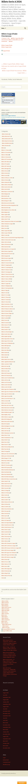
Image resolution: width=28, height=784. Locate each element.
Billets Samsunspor (5, 486)
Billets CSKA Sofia (5, 242)
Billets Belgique (4, 193)
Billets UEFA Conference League (8, 545)
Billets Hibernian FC (5, 136)
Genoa (2, 578)
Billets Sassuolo (5, 488)
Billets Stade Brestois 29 (6, 525)
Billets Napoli (4, 616)
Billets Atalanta (4, 604)
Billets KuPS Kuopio (5, 373)
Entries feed (6, 760)
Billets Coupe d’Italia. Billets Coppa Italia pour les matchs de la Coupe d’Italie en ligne (13, 66)
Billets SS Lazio (4, 518)
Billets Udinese (4, 541)
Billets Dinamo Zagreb (6, 251)
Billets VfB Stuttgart (5, 568)
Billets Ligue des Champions (7, 389)
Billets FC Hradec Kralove (7, 276)
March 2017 (5, 741)
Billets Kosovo (4, 371)
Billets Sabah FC (5, 481)
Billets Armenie (4, 173)
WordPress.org (6, 764)
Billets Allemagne (5, 168)
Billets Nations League (6, 417)
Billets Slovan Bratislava (6, 509)
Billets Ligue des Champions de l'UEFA (9, 391)
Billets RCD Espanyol (6, 467)
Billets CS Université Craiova (7, 239)
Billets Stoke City (5, 529)
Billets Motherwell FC (6, 138)
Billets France (4, 320)
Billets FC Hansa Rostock (6, 274)
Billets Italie (4, 357)
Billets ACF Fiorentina (6, 159)
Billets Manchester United (7, 407)
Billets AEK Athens (5, 161)
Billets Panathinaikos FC (6, 437)
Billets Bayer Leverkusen (7, 191)
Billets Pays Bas (4, 449)
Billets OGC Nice (5, 430)
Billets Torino (4, 621)
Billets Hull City (4, 348)
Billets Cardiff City (5, 216)
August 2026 (5, 692)
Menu (2, 28)
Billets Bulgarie (4, 212)
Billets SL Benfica (5, 506)
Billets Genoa (4, 612)
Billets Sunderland (5, 532)
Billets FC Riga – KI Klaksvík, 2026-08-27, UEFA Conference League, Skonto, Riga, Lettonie (10, 648)
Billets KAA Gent (5, 366)
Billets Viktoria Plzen (6, 575)
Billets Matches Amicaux (6, 410)
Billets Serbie (4, 495)
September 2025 (6, 697)
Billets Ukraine (4, 559)
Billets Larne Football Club (7, 377)
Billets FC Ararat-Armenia (7, 262)
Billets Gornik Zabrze (6, 334)
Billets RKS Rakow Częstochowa (8, 479)
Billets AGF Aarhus (5, 166)
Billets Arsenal (4, 175)
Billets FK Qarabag (5, 315)
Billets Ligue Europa (5, 396)
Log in (4, 757)
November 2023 (6, 713)
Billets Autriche (4, 189)
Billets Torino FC (5, 534)
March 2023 (5, 722)
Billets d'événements (6, 244)
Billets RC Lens (4, 463)
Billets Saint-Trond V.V (6, 483)
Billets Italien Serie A (6, 359)
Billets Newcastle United (6, 421)
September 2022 (6, 727)
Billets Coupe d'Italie (6, 233)
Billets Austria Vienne (6, 187)
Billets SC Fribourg (5, 492)
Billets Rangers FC (5, 458)
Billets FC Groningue (5, 272)
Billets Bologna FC (5, 200)
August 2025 (5, 699)
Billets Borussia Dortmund (7, 203)
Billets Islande (4, 354)
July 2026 (5, 695)
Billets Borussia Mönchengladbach (9, 205)
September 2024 (6, 704)
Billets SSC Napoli (5, 520)
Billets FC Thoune (5, 297)
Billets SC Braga (5, 490)
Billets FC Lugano (5, 283)
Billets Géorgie (4, 327)
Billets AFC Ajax (4, 164)
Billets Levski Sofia (5, 387)
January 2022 (6, 732)
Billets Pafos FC (4, 435)
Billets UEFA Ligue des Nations (8, 555)
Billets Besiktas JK (5, 198)
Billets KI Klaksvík (5, 368)
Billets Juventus (5, 613)
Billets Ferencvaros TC (6, 306)
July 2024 (5, 709)
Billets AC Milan (4, 154)
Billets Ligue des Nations (6, 394)
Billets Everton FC (5, 260)
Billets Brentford (5, 207)
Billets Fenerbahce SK (6, 304)
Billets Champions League (7, 223)
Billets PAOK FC (4, 440)
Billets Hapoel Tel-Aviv (6, 341)
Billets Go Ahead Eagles (6, 331)
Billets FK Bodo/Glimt (6, 311)
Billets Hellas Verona (6, 624)
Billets (2, 148)
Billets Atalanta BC (5, 182)
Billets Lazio (4, 615)
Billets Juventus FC (5, 364)
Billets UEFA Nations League (7, 557)
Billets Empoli (5, 626)
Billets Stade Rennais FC (6, 527)
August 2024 (5, 706)
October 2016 (6, 743)
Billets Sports (4, 515)
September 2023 (6, 715)
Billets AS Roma (4, 180)
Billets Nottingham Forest (7, 426)
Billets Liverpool (5, 400)
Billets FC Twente (5, 299)
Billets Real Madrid (5, 472)
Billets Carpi (9, 630)
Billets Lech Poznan (5, 382)
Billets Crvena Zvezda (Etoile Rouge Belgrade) (11, 237)
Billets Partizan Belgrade (6, 446)
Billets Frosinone (5, 322)
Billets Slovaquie (5, 511)
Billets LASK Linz (5, 380)
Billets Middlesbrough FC (7, 412)
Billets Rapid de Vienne (6, 141)
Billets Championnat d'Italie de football (10, 221)
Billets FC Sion (4, 292)
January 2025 (6, 702)
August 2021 (5, 736)
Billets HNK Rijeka (5, 345)
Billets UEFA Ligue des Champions (8, 552)
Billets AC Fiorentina (5, 152)
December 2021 (6, 734)
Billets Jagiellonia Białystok (7, 361)
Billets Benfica (4, 196)
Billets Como (4, 228)
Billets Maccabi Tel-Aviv (6, 405)
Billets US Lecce (5, 561)
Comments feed (6, 762)
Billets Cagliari (4, 214)
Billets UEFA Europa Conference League (10, 548)
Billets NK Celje (4, 423)
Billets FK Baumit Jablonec (7, 308)
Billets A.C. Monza (5, 150)
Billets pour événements (6, 456)
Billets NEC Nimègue (5, 419)
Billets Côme (4, 226)
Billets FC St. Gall (5, 295)
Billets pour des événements (7, 453)
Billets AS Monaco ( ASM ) (7, 177)
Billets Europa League (6, 258)
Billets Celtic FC (4, 219)
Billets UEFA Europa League (7, 550)
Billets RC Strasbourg (6, 465)
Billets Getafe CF (5, 329)
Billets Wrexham (5, 145)
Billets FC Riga (4, 290)
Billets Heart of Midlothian (7, 343)
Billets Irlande (4, 352)
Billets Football (12, 39)
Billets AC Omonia (5, 157)
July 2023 (5, 718)
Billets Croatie (4, 235)
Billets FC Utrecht (5, 302)
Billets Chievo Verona (6, 607)
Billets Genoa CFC (5, 325)
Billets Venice (4, 566)
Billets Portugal (4, 451)
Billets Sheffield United (6, 143)
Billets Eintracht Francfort (7, 253)
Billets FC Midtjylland (6, 285)
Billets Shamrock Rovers (6, 502)
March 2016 (5, 745)
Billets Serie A (4, 497)
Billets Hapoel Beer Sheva (7, 338)
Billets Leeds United (5, 384)
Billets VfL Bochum (5, 571)
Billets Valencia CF (5, 564)
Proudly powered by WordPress (8, 773)
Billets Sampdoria (5, 619)
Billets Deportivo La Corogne (7, 249)
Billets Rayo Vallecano (6, 460)
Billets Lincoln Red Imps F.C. (7, 398)
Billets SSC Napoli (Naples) (7, 522)
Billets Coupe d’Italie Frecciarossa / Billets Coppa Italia (14, 72)
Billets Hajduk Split (5, 336)
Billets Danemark (5, 246)
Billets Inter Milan (5, 350)
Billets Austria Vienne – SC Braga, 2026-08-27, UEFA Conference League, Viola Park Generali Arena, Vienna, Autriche (10, 662)
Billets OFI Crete (5, 428)
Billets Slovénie (4, 513)
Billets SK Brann (4, 504)
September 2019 (6, 738)
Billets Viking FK (4, 573)
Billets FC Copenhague (6, 267)
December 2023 (6, 711)
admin (11, 41)
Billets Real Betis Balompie (7, 469)
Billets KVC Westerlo (6, 375)
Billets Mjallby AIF (5, 414)
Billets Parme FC (5, 444)
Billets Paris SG (4, 442)
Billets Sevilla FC (5, 499)
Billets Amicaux (4, 171)
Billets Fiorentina (5, 609)
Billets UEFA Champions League (8, 543)
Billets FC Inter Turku (6, 281)
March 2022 (5, 729)
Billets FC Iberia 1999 (6, 279)
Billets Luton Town (5, 403)
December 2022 (6, 725)
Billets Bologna (4, 605)
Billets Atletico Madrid (6, 184)
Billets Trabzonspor (5, 536)
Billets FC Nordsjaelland (6, 288)
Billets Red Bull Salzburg (6, 476)
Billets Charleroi (5, 134)
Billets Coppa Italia (16, 38)
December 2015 (6, 748)
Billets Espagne (4, 256)
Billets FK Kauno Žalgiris (6, 313)
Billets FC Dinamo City (6, 269)
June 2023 (5, 720)
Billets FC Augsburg (5, 265)
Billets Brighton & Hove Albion (8, 210)
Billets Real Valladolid (6, 474)
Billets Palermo (4, 618)
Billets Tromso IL (5, 538)
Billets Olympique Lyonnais (7, 433)
